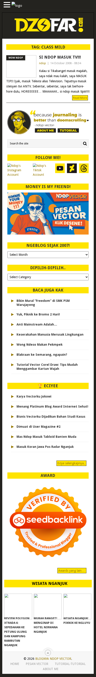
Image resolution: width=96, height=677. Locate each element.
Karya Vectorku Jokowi (34, 396)
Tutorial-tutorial (70, 664)
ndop (42, 63)
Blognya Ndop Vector (53, 658)
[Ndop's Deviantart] (72, 170)
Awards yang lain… (72, 570)
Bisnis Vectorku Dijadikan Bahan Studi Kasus (51, 416)
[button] (8, 5)
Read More (80, 97)
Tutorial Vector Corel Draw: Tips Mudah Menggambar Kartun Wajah (47, 366)
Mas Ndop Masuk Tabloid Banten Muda (46, 436)
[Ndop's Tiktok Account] (43, 170)
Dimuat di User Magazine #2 (39, 426)
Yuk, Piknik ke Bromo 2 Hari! (38, 314)
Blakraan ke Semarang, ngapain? (42, 354)
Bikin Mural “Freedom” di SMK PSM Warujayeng (43, 303)
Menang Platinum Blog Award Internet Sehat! (52, 406)
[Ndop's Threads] (84, 170)
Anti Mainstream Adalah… (37, 324)
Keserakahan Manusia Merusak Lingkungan (50, 334)
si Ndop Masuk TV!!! (60, 57)
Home (14, 664)
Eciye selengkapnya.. (71, 463)
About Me (50, 669)
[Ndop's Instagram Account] (19, 170)
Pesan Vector (37, 664)
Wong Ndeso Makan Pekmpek (40, 344)
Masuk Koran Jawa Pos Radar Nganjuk (45, 447)
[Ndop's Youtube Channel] (60, 170)
